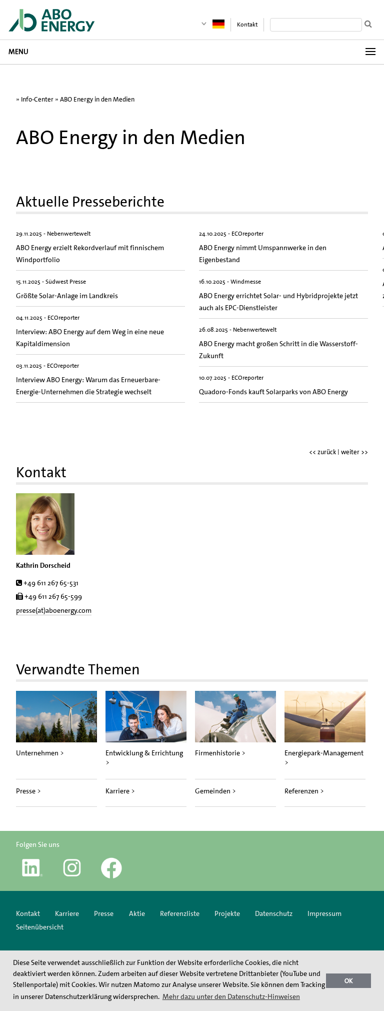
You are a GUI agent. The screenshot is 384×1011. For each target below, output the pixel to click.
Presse (104, 913)
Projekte (227, 913)
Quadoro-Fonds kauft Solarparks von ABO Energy (273, 391)
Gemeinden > (215, 790)
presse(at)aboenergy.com (54, 610)
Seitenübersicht (40, 926)
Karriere (67, 913)
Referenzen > (304, 790)
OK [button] (348, 980)
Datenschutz (273, 913)
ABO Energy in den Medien (97, 99)
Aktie (137, 913)
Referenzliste (180, 913)
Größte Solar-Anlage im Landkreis (67, 295)
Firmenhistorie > (220, 752)
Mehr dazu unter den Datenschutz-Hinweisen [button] (231, 996)
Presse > (28, 790)
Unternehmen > (40, 752)
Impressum (325, 913)
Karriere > (120, 790)
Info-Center (37, 99)
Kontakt (247, 25)
